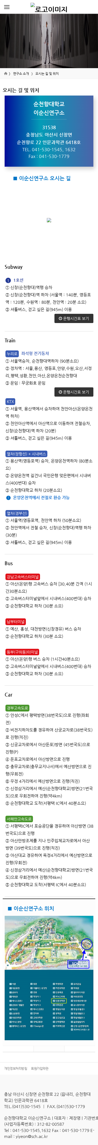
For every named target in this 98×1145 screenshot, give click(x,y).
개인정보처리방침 (15, 1068)
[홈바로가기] (49, 7)
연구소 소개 (21, 73)
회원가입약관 (39, 1068)
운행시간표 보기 (75, 318)
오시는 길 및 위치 (47, 73)
